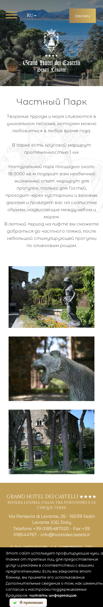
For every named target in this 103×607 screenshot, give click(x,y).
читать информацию (53, 595)
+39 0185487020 (51, 528)
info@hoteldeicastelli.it (65, 534)
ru (30, 15)
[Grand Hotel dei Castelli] (51, 50)
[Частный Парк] (51, 297)
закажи (82, 15)
